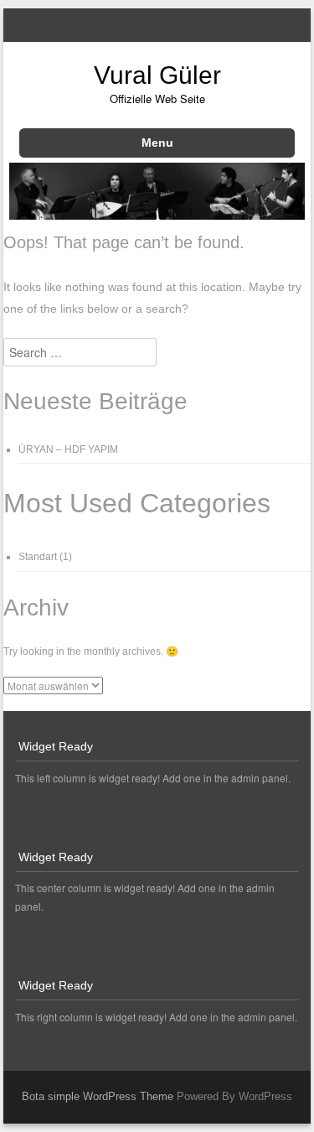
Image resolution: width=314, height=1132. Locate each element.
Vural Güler (157, 75)
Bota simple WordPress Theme (97, 1096)
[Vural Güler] (157, 214)
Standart (37, 557)
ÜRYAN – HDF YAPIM (68, 449)
